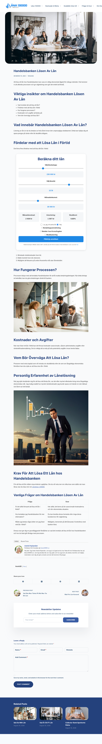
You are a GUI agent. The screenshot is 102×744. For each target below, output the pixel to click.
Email (43, 650)
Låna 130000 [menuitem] (36, 6)
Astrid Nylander (31, 546)
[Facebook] (23, 581)
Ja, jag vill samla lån (49, 224)
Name (18, 650)
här (77, 244)
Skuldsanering (51, 235)
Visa (24, 566)
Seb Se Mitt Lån (20, 723)
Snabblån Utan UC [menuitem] (70, 6)
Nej (60, 224)
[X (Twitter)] (41, 581)
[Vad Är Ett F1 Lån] (51, 713)
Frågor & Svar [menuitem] (87, 6)
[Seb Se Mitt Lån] (25, 713)
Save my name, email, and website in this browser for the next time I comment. (39, 678)
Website (69, 650)
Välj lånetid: (51, 181)
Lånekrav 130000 (38, 487)
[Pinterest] (60, 581)
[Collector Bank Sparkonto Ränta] (76, 713)
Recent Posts (25, 541)
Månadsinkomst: (51, 197)
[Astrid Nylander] (19, 549)
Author (16, 541)
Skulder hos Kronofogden (51, 231)
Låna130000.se (45, 548)
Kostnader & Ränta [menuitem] (52, 6)
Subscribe (71, 620)
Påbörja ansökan (51, 239)
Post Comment (23, 684)
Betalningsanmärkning (52, 228)
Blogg (31, 76)
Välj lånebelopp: (51, 165)
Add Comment (21, 657)
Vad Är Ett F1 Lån (46, 723)
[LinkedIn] (79, 581)
